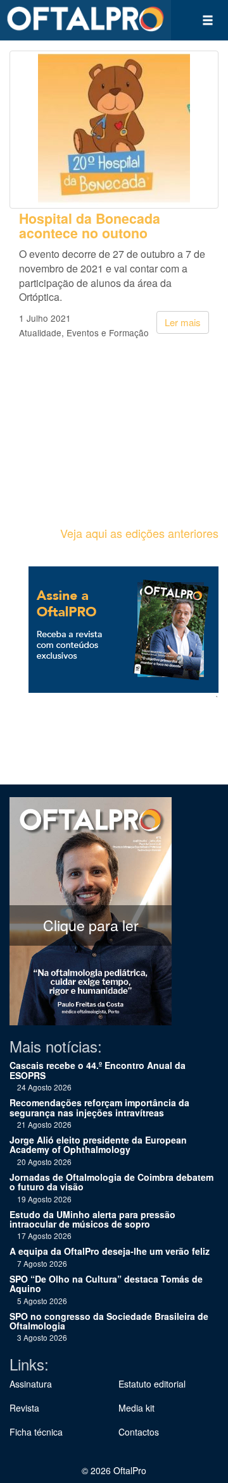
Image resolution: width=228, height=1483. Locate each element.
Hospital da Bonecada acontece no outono (89, 226)
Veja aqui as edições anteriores (139, 533)
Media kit (136, 1407)
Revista (24, 1407)
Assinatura (31, 1383)
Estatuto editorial (152, 1383)
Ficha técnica (36, 1431)
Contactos (138, 1431)
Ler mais (183, 322)
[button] (207, 20)
